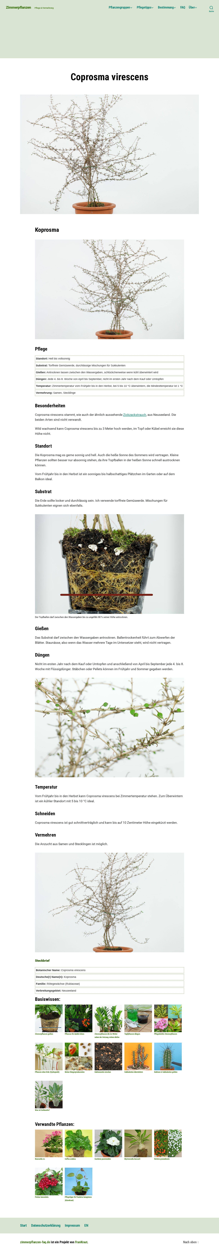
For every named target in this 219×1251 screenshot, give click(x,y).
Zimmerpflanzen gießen (44, 1034)
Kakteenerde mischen (103, 1072)
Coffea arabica (70, 1159)
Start (23, 1225)
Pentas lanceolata (41, 1197)
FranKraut (81, 1242)
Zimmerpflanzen (18, 7)
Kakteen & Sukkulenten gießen (165, 1072)
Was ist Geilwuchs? (42, 1110)
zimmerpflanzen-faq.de (35, 1242)
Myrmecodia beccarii (132, 1159)
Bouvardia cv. (40, 1159)
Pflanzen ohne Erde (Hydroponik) (47, 1072)
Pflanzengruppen (119, 7)
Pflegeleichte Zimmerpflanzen (165, 1034)
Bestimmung (166, 7)
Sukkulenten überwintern (133, 1072)
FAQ (182, 7)
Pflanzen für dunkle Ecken (74, 1034)
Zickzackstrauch (134, 415)
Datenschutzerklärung (45, 1225)
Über (192, 7)
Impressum (72, 1225)
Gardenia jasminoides (103, 1159)
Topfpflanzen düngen (132, 1034)
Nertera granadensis (162, 1159)
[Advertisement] (109, 37)
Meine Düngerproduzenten (74, 1072)
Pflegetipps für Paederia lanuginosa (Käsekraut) (78, 1198)
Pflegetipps (144, 7)
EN (86, 1225)
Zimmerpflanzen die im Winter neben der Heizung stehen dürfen (107, 1035)
